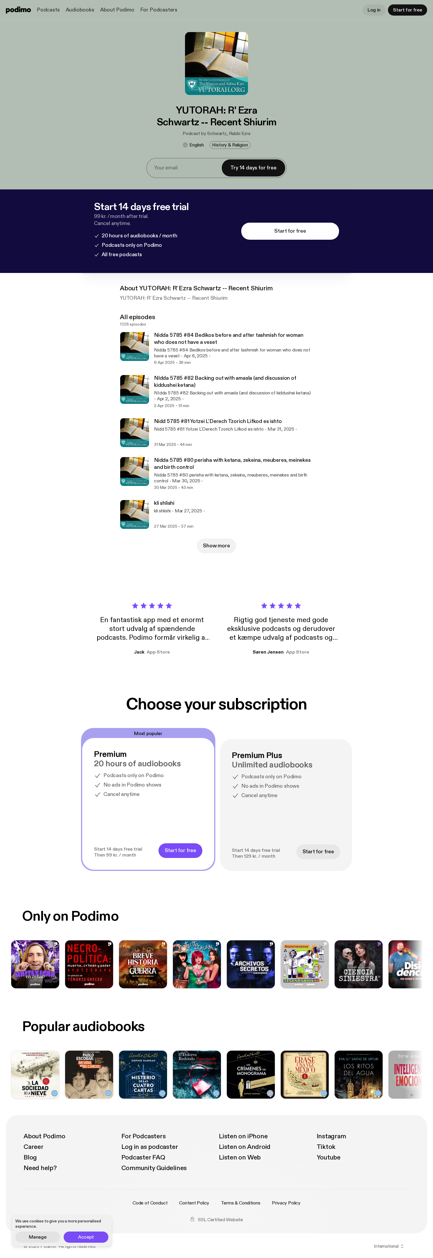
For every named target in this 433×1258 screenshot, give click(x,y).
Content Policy (194, 1203)
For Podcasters (158, 9)
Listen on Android (244, 1147)
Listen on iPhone (243, 1136)
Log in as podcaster (149, 1147)
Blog (30, 1157)
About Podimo (117, 9)
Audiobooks (80, 9)
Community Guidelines (154, 1168)
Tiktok (326, 1147)
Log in (374, 10)
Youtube (329, 1157)
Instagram (331, 1136)
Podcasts (48, 9)
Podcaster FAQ (143, 1157)
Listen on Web (240, 1157)
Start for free (407, 10)
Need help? (40, 1168)
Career (34, 1147)
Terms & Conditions (240, 1203)
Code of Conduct (150, 1203)
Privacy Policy (286, 1203)
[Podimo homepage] (18, 10)
